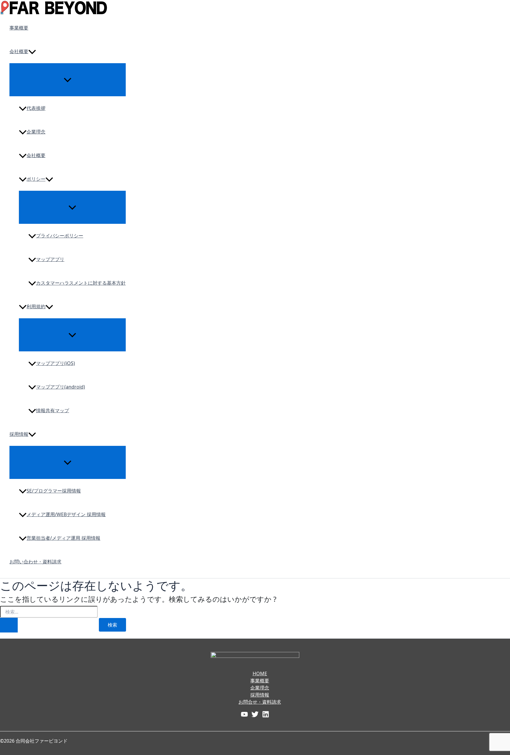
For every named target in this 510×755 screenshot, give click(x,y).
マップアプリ (50, 259)
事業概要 (18, 28)
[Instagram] (265, 713)
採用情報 (18, 434)
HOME (260, 673)
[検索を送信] (9, 625)
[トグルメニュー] (67, 79)
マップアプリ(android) (60, 387)
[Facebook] (244, 713)
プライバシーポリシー (59, 235)
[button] (32, 51)
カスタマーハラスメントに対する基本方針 (81, 283)
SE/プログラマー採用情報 (54, 490)
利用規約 (36, 306)
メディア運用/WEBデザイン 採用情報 (66, 514)
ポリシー (36, 179)
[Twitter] (255, 713)
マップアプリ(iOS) (55, 363)
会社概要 (18, 51)
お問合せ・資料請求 (259, 702)
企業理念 (36, 131)
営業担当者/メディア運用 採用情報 (63, 538)
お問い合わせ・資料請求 (35, 561)
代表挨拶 (36, 108)
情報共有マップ (52, 410)
